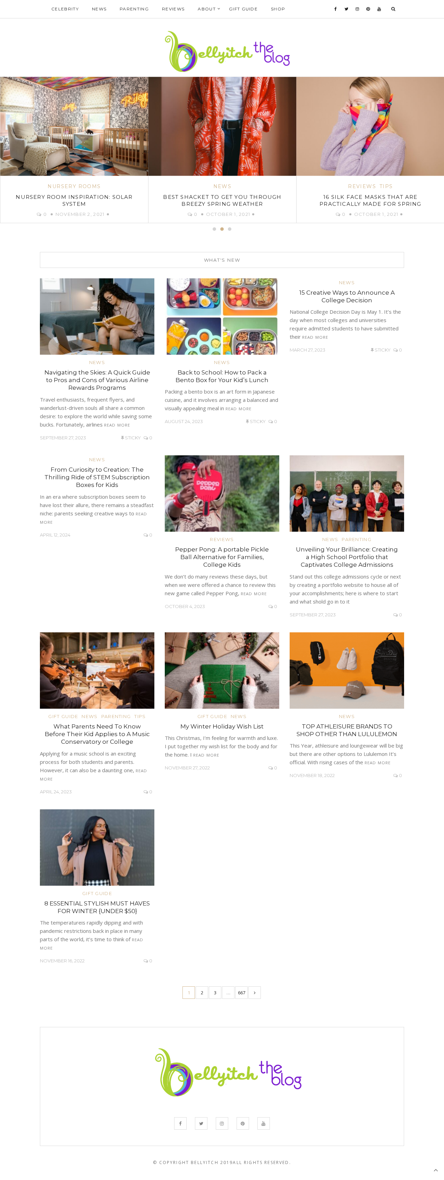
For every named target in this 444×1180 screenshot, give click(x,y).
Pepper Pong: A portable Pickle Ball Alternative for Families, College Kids (222, 557)
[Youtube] (379, 9)
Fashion (370, 186)
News (99, 8)
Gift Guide (243, 8)
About (207, 8)
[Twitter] (346, 9)
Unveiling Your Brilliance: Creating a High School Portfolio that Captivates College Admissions (347, 557)
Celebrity (65, 8)
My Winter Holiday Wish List (222, 726)
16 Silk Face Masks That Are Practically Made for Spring (222, 200)
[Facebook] (336, 9)
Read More (117, 425)
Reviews (173, 8)
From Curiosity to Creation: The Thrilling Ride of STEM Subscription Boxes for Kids (97, 477)
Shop (278, 8)
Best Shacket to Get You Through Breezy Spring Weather (74, 200)
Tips (238, 186)
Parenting (134, 8)
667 (241, 992)
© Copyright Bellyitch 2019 (193, 1162)
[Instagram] (357, 9)
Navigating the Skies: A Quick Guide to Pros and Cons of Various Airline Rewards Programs (97, 380)
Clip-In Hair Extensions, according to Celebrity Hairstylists (370, 200)
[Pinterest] (368, 9)
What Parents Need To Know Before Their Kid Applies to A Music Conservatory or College (97, 734)
